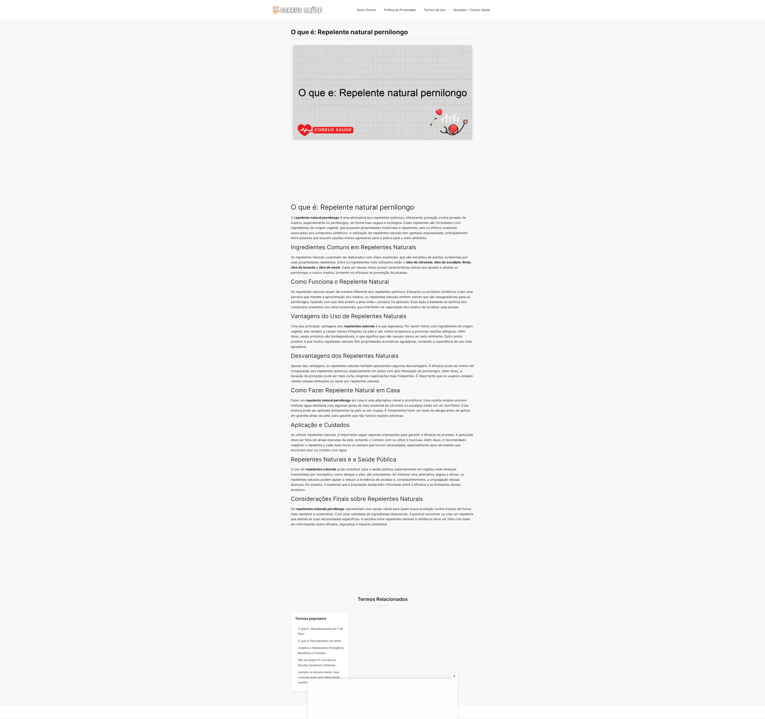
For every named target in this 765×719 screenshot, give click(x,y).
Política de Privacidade (400, 10)
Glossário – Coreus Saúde (471, 10)
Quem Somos (366, 10)
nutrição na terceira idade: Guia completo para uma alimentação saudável (319, 677)
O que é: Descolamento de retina (319, 640)
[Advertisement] (382, 173)
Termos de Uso (434, 10)
